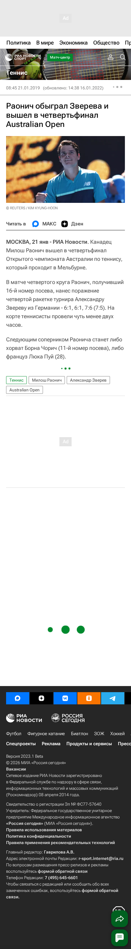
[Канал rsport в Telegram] (112, 698)
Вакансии (16, 769)
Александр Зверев (88, 380)
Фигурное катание (46, 733)
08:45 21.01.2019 (23, 87)
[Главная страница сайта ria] (7, 57)
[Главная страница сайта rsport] (36, 57)
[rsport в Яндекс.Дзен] (41, 698)
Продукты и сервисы (89, 743)
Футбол (13, 733)
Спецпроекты (21, 743)
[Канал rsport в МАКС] (17, 698)
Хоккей (117, 733)
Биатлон (79, 733)
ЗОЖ (99, 733)
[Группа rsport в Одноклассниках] (89, 698)
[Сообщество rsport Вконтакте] (65, 698)
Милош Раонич (47, 380)
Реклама (51, 743)
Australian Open (24, 389)
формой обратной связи (62, 871)
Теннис (16, 380)
